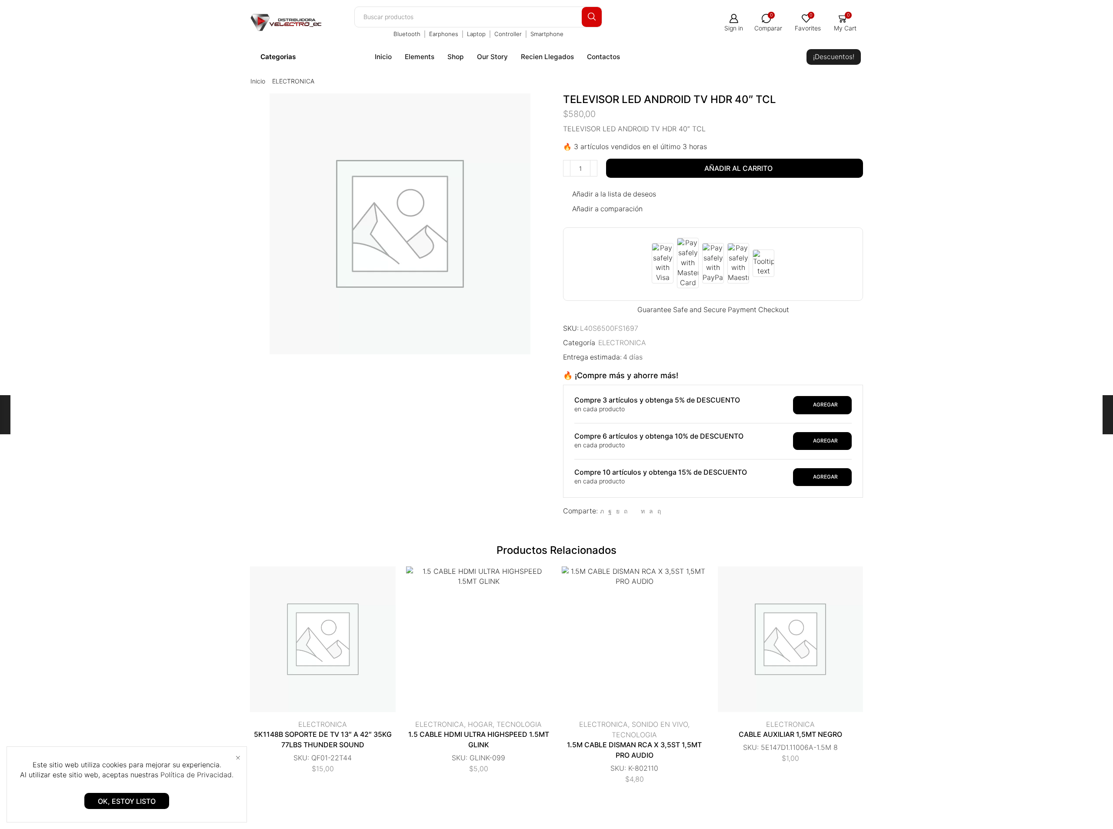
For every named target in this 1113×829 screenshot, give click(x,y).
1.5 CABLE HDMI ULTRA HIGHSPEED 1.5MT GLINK (478, 739)
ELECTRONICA (293, 81)
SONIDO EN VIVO (660, 724)
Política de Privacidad (196, 774)
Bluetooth (406, 33)
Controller (508, 33)
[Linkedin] (643, 511)
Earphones (443, 33)
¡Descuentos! (833, 57)
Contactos (603, 57)
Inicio (383, 57)
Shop (455, 57)
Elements (419, 57)
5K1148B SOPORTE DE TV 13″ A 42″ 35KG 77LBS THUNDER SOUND (323, 739)
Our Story (492, 57)
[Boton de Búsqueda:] (592, 17)
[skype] (658, 511)
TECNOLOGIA (519, 724)
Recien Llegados (547, 57)
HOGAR (480, 724)
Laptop (476, 33)
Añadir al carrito (738, 168)
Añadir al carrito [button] (314, 642)
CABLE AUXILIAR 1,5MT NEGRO (790, 734)
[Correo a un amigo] (634, 511)
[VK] (618, 511)
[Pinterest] (626, 511)
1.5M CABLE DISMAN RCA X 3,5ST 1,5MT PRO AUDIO (634, 750)
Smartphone (546, 33)
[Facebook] (610, 511)
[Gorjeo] (602, 511)
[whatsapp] (651, 511)
